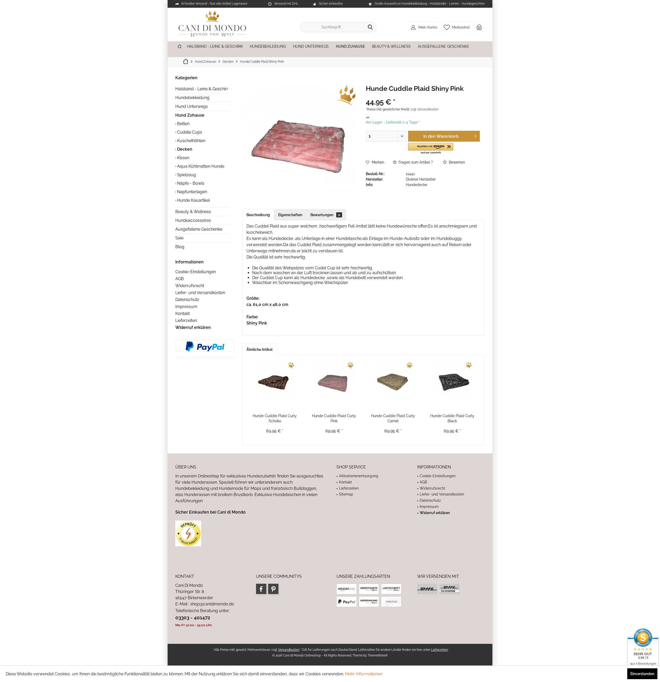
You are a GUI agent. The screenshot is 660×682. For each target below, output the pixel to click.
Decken (184, 149)
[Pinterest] (273, 589)
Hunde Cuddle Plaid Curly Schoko (275, 418)
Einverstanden (642, 674)
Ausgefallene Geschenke (198, 229)
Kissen (182, 157)
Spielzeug (186, 174)
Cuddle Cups (189, 132)
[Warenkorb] (479, 27)
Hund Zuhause (189, 115)
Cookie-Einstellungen (195, 271)
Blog (179, 246)
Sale (179, 238)
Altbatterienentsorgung (358, 476)
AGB (179, 278)
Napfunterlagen (191, 191)
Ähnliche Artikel (259, 349)
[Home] (179, 46)
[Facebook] (261, 589)
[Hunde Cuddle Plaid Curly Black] (452, 380)
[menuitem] (479, 27)
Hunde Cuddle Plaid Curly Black (452, 418)
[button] (430, 149)
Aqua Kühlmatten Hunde (200, 166)
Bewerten (456, 162)
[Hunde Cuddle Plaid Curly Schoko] (275, 380)
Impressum (186, 306)
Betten (182, 123)
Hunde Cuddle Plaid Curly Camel (393, 418)
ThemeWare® (378, 655)
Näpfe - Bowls (190, 183)
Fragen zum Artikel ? (415, 162)
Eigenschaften (290, 215)
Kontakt (182, 313)
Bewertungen (325, 215)
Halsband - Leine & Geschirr (201, 88)
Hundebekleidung (192, 97)
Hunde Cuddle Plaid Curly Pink (334, 418)
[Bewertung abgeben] (423, 95)
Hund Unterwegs (191, 106)
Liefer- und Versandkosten (200, 292)
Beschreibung (258, 215)
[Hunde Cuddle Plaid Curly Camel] (393, 380)
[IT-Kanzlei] (249, 533)
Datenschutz (187, 299)
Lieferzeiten (186, 320)
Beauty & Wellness (193, 211)
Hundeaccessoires (193, 220)
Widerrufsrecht (189, 285)
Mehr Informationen (363, 673)
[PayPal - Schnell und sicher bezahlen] (205, 346)
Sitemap (346, 494)
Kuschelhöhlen (190, 140)
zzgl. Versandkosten (424, 109)
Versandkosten (288, 650)
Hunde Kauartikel (193, 200)
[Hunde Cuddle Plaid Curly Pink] (334, 380)
